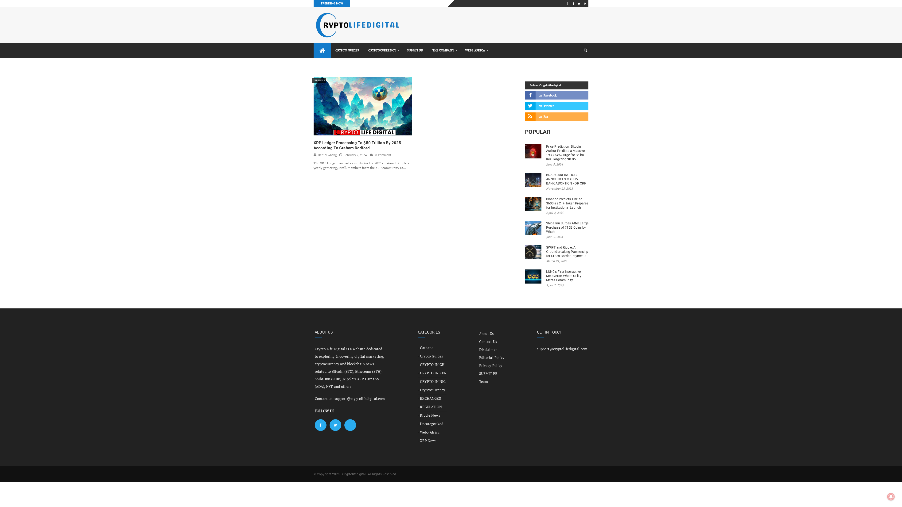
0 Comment (383, 155)
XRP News (319, 80)
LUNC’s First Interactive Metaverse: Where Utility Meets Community (563, 276)
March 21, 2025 (556, 261)
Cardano (427, 347)
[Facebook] (573, 3)
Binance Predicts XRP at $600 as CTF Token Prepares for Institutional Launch (567, 203)
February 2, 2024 (355, 155)
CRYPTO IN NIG (433, 381)
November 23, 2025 (559, 188)
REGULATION (431, 406)
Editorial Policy (492, 357)
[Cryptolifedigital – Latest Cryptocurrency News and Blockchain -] (357, 25)
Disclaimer (488, 349)
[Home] (322, 50)
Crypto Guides (347, 50)
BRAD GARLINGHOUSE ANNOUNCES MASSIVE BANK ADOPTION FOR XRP (566, 179)
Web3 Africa (475, 50)
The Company (443, 50)
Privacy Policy (490, 365)
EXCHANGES (430, 398)
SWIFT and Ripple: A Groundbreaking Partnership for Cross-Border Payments (567, 252)
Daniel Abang (327, 155)
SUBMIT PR (415, 50)
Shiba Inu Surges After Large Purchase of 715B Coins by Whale (567, 227)
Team (483, 381)
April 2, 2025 (555, 213)
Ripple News (430, 415)
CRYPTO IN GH (432, 364)
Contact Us (488, 341)
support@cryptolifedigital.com (359, 398)
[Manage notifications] (891, 496)
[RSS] (585, 3)
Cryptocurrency (382, 50)
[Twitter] (579, 3)
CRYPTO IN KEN (433, 373)
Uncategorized (431, 423)
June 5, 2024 (554, 164)
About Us (486, 333)
